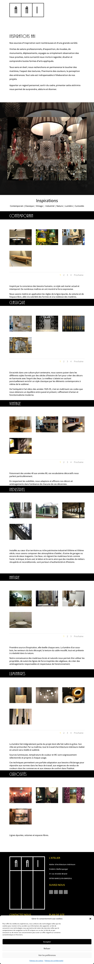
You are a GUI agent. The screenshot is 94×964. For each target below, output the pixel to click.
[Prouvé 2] (47, 517)
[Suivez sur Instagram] (51, 892)
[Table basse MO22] (20, 266)
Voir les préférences (47, 955)
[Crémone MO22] (73, 331)
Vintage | (40, 206)
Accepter (47, 941)
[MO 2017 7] (47, 802)
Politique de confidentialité (54, 961)
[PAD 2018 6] (20, 453)
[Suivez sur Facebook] (56, 892)
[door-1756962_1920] (47, 331)
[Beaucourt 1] (73, 517)
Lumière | (70, 206)
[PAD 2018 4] (73, 431)
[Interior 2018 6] (20, 244)
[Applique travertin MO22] (20, 702)
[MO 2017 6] (73, 802)
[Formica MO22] (20, 824)
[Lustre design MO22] (73, 702)
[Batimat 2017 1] (47, 606)
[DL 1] (20, 724)
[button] (90, 918)
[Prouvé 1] (20, 517)
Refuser (47, 948)
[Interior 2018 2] (73, 606)
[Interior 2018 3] (47, 702)
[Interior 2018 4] (20, 627)
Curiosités (79, 206)
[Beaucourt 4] (20, 539)
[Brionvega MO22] (20, 431)
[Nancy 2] (20, 352)
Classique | (30, 206)
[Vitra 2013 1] (20, 606)
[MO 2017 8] (20, 802)
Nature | (60, 206)
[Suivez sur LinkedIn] (61, 892)
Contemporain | (17, 206)
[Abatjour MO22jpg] (47, 244)
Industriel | (50, 206)
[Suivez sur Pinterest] (66, 892)
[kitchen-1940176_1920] (20, 331)
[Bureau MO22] (73, 244)
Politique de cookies (36, 961)
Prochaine (78, 275)
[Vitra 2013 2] (47, 431)
